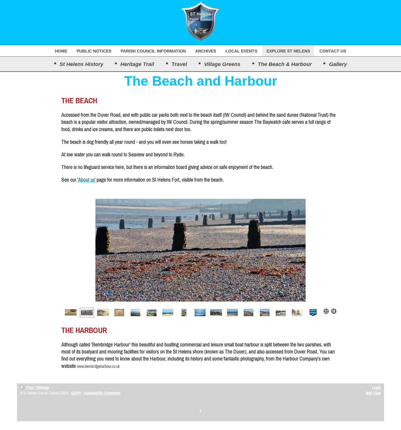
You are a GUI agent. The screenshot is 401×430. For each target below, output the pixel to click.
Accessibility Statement (102, 393)
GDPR (76, 393)
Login (376, 387)
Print (30, 387)
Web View (373, 393)
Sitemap (42, 387)
